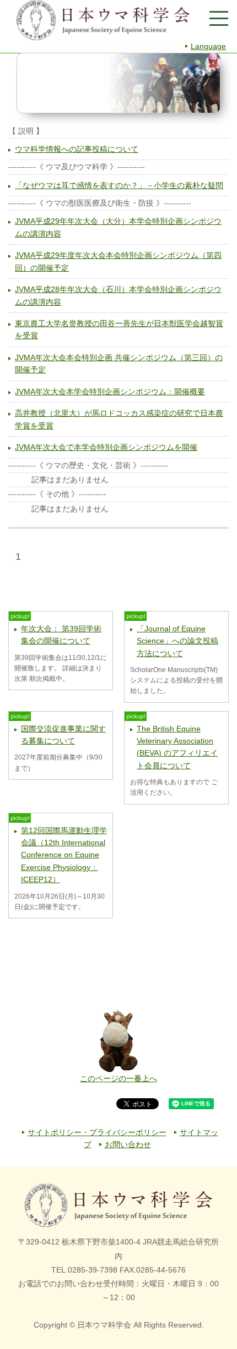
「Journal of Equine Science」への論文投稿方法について (177, 641)
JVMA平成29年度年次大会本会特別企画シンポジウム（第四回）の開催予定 (118, 261)
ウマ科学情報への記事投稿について (76, 149)
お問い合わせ (128, 1144)
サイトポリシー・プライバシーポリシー (97, 1132)
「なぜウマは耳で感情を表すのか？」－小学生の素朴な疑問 (119, 185)
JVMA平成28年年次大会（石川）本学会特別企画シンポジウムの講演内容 (118, 295)
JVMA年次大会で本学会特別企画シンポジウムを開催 (106, 447)
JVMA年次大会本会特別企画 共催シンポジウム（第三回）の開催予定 (119, 363)
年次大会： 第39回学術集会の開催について (61, 634)
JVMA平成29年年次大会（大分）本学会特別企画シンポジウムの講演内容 (118, 227)
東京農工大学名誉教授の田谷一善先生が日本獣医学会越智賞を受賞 (119, 329)
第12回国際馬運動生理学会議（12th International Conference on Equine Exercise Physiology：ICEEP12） (64, 855)
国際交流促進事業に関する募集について (63, 734)
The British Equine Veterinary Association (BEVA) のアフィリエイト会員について (177, 747)
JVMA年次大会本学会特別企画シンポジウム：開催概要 (110, 391)
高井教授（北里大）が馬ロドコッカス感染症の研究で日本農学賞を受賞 (119, 419)
